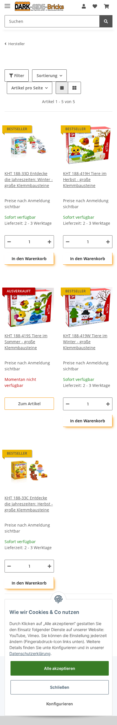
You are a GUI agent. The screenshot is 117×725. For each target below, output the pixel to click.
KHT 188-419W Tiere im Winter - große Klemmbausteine (85, 341)
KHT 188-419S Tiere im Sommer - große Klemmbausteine (26, 341)
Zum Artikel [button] (29, 403)
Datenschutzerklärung (30, 653)
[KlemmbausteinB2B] (39, 6)
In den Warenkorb (29, 258)
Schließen (59, 687)
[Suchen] (105, 21)
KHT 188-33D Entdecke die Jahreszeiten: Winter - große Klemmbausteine (29, 179)
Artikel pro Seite (27, 88)
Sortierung (47, 75)
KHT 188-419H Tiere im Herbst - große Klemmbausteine (84, 179)
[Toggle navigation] (7, 3)
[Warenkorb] (106, 6)
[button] (83, 6)
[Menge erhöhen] (49, 242)
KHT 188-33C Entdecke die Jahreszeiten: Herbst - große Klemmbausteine (29, 504)
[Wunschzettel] (95, 6)
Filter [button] (18, 75)
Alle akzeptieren (59, 668)
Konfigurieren (59, 703)
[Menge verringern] (9, 242)
